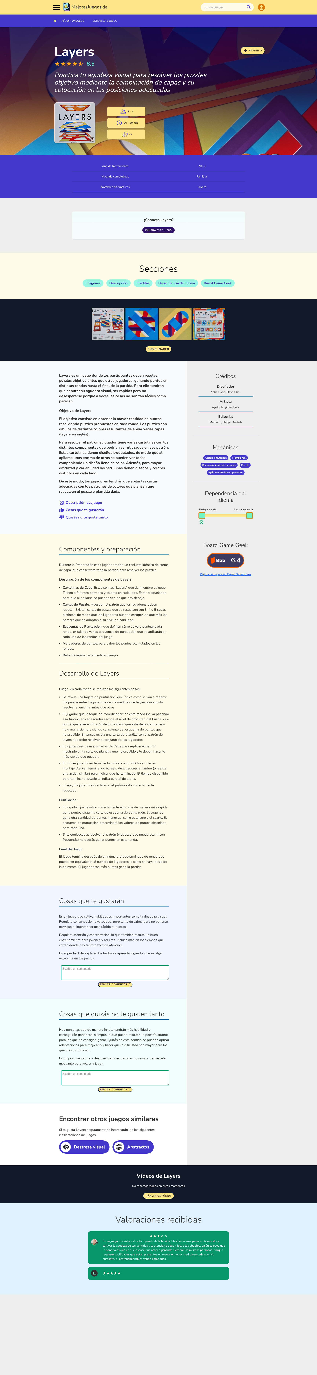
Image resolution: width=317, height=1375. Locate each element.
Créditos (143, 283)
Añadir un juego (72, 21)
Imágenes (93, 283)
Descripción (118, 283)
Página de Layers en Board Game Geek (225, 574)
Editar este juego (105, 21)
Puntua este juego (158, 230)
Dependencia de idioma (176, 283)
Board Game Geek (218, 283)
